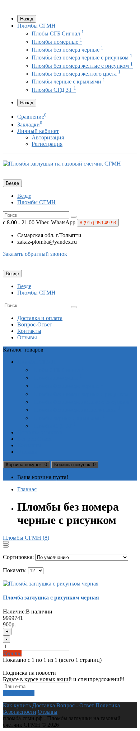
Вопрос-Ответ (34, 324)
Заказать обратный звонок (35, 254)
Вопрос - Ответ (75, 705)
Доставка (43, 705)
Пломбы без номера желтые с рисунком (82, 66)
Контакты (29, 331)
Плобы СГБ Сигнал (58, 33)
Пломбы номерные (57, 42)
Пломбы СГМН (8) (26, 538)
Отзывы (27, 337)
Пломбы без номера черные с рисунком (82, 57)
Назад (26, 19)
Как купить (17, 705)
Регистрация (47, 144)
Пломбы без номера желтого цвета (76, 74)
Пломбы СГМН (36, 26)
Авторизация (48, 137)
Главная (27, 489)
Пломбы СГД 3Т (54, 90)
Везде (24, 196)
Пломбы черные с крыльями (68, 81)
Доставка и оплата (39, 318)
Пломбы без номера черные (67, 50)
